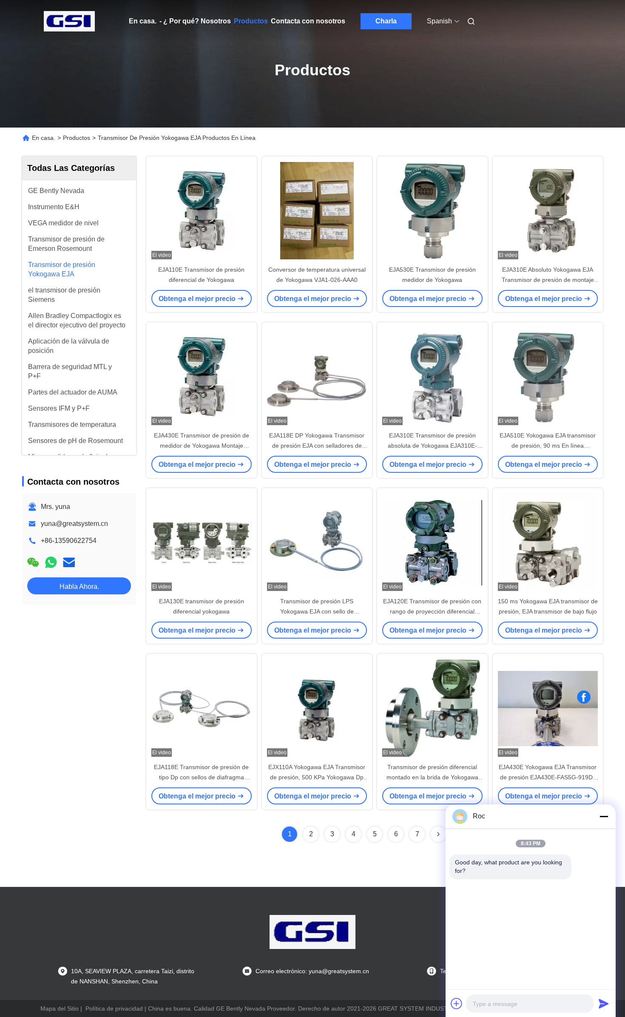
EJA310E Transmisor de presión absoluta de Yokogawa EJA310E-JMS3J (432, 445)
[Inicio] (69, 21)
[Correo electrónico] (69, 562)
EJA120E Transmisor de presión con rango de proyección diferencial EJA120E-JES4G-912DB (432, 611)
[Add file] (457, 1003)
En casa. (142, 21)
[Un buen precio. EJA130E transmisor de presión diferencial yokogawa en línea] (201, 542)
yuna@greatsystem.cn (74, 523)
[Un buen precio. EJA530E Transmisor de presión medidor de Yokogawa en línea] (432, 210)
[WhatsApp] (51, 562)
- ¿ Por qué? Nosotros (195, 21)
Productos (251, 21)
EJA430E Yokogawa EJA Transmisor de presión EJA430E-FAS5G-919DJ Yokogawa (548, 777)
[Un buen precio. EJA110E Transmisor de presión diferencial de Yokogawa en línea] (201, 210)
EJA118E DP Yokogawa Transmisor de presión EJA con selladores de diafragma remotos (316, 445)
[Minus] (604, 816)
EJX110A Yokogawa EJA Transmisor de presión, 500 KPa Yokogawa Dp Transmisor (316, 777)
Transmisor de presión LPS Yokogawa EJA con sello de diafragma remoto (317, 611)
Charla (386, 21)
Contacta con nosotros (308, 21)
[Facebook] (583, 697)
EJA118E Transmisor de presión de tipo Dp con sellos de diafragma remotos (201, 777)
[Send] (604, 1003)
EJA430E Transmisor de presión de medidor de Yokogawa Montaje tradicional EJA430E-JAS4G (201, 445)
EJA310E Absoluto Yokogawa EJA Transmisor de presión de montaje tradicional (548, 279)
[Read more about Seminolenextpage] (438, 834)
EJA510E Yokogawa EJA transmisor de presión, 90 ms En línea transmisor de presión (548, 445)
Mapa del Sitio (59, 1008)
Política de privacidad (114, 1008)
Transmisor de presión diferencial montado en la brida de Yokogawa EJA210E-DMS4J (432, 777)
